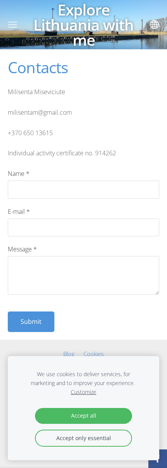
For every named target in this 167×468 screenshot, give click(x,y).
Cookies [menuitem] (94, 354)
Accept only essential (83, 438)
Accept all (83, 415)
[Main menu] (12, 24)
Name (19, 173)
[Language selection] (154, 24)
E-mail (19, 211)
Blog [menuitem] (69, 354)
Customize (83, 392)
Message (22, 249)
